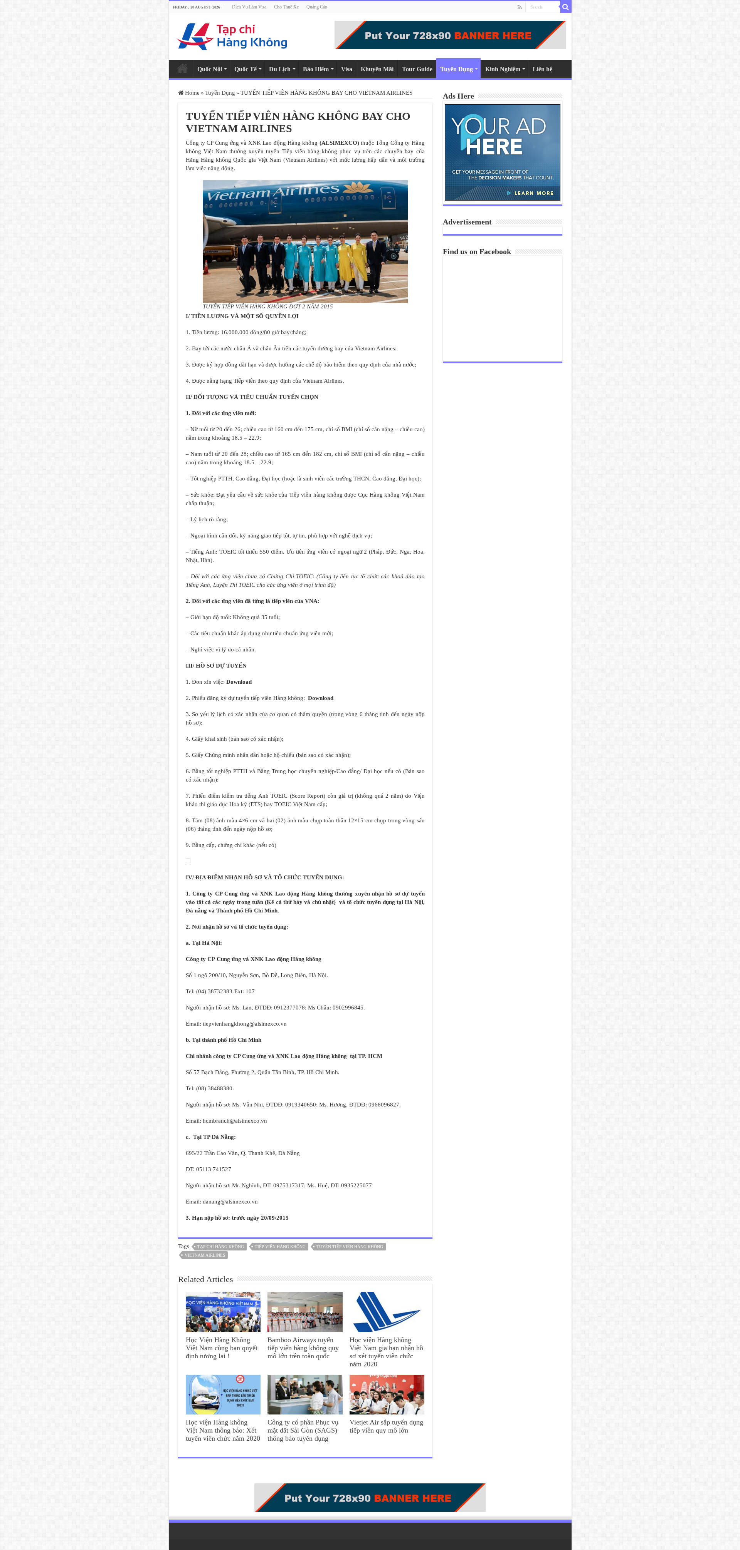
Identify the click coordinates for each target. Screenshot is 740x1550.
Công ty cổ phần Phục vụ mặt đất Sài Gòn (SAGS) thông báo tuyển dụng (302, 1430)
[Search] (566, 7)
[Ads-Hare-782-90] (450, 34)
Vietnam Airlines (205, 1255)
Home (183, 68)
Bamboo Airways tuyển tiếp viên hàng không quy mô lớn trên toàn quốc (303, 1348)
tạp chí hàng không (220, 1246)
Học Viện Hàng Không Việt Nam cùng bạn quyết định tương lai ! (221, 1348)
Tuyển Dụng (456, 69)
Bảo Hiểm (316, 69)
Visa (346, 69)
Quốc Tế (245, 69)
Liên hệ (542, 69)
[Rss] (520, 7)
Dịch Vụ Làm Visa (249, 7)
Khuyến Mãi (377, 69)
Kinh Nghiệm (502, 69)
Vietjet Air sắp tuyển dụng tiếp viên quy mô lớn (386, 1426)
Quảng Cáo (316, 7)
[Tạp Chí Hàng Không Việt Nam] (232, 35)
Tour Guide (417, 69)
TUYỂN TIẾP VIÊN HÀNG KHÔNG (349, 1246)
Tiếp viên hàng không (280, 1246)
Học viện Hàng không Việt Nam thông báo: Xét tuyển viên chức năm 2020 (223, 1430)
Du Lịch (280, 69)
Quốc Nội (209, 69)
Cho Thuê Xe (286, 7)
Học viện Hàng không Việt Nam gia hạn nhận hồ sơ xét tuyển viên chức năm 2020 (386, 1352)
